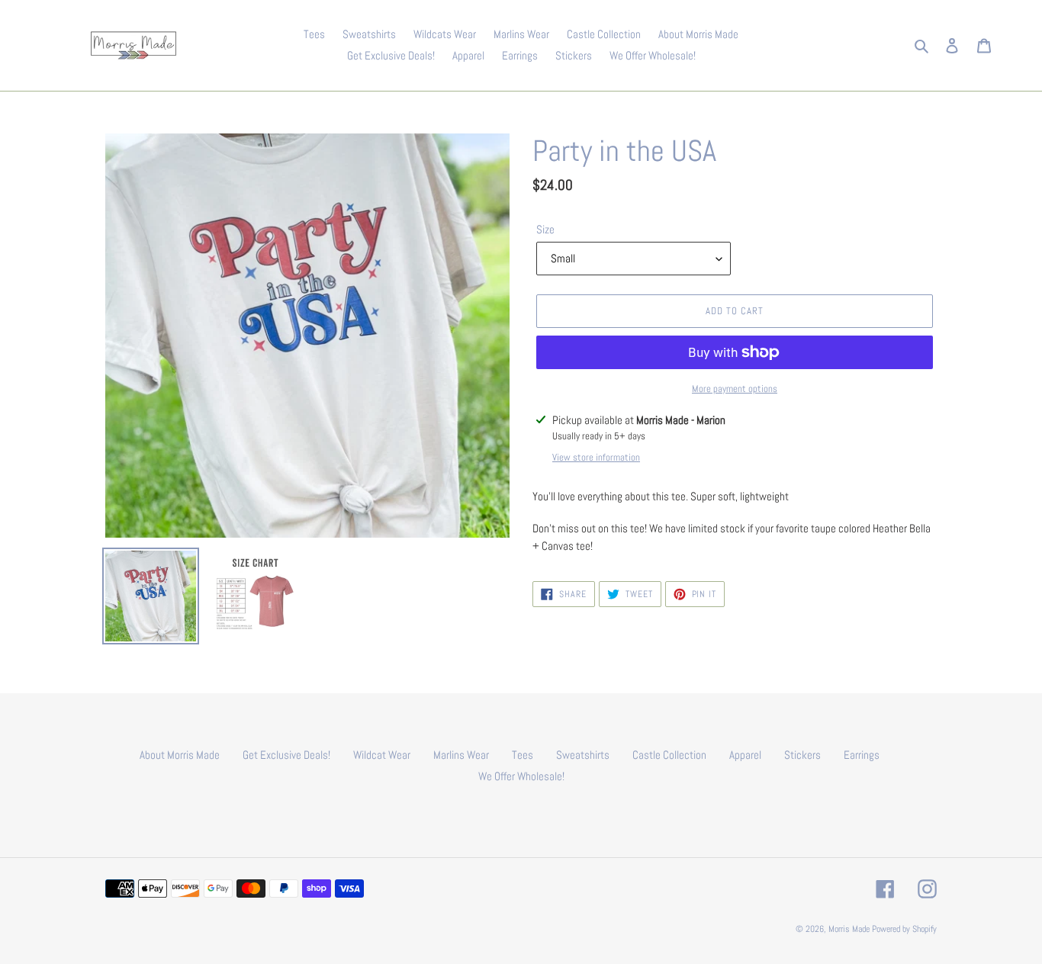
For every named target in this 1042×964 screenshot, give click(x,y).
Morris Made (849, 929)
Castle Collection (669, 754)
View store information (596, 457)
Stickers (802, 754)
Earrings (862, 754)
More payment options (734, 388)
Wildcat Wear (381, 754)
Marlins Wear (461, 754)
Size (545, 229)
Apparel (745, 754)
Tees (522, 754)
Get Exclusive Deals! (286, 754)
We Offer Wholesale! (521, 776)
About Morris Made (180, 754)
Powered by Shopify (904, 929)
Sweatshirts (582, 754)
